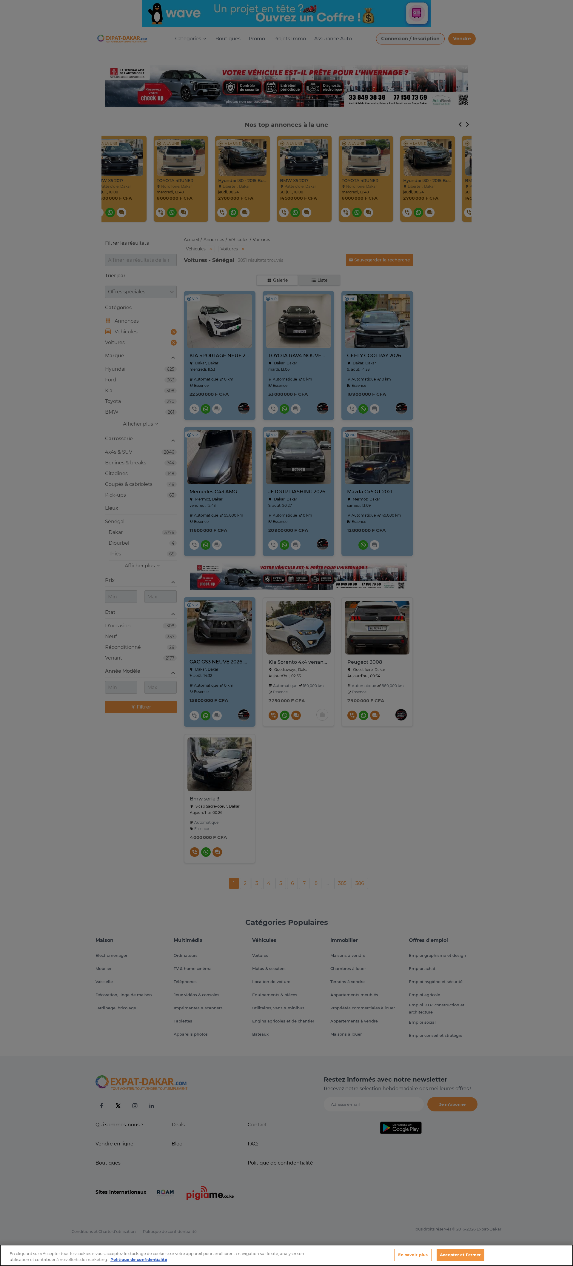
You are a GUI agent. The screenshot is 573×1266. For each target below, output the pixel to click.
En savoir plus (413, 1254)
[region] (286, 1255)
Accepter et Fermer (460, 1254)
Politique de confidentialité (138, 1259)
